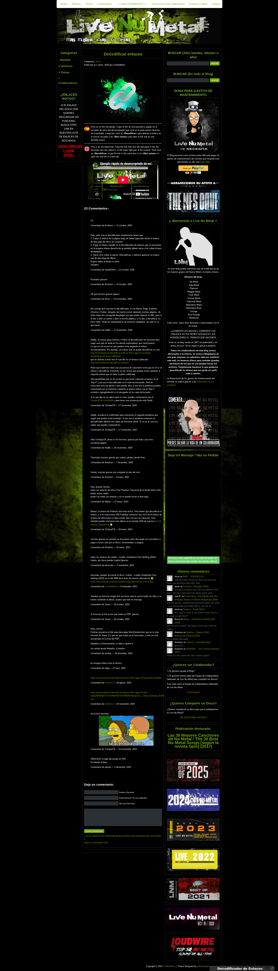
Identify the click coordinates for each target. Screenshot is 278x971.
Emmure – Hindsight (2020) (195, 586)
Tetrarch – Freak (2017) (194, 609)
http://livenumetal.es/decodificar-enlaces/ (110, 363)
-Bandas (64, 4)
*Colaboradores (105, 4)
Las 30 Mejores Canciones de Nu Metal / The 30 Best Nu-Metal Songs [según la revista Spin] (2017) (193, 741)
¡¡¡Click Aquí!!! (193, 692)
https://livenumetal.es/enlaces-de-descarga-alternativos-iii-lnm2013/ (122, 581)
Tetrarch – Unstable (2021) (198, 642)
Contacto (216, 4)
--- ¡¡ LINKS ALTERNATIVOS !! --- (132, 4)
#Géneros (76, 4)
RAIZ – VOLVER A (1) (193, 576)
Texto (98, 61)
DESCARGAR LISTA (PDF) (70, 151)
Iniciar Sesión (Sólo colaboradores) (168, 4)
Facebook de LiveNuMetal (103, 400)
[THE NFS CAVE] (193, 201)
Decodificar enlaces (123, 54)
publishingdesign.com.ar (208, 966)
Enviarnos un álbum (198, 4)
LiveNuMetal (110, 586)
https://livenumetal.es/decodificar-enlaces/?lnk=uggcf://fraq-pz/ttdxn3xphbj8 (126, 678)
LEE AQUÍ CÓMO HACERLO (193, 717)
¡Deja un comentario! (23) (96, 842)
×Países (89, 4)
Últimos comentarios (193, 571)
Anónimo (109, 682)
